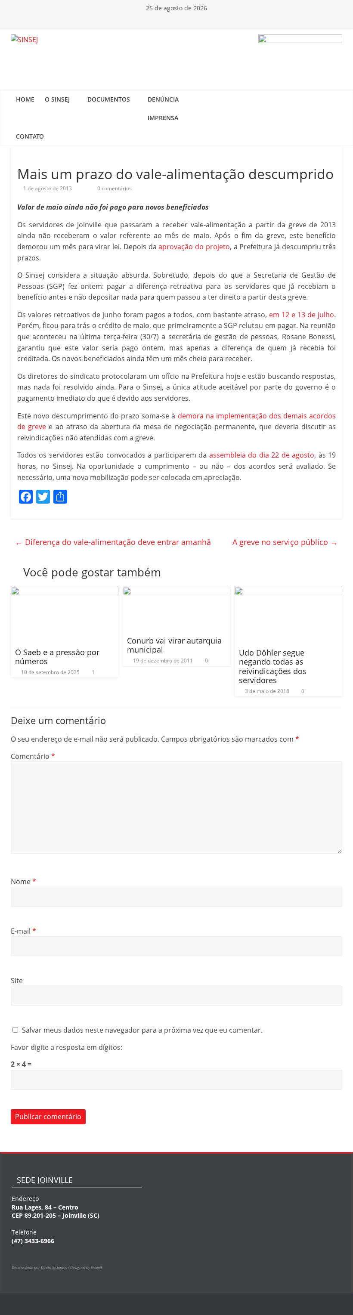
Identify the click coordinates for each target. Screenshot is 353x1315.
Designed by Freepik (86, 1267)
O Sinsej (57, 99)
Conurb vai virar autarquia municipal (174, 645)
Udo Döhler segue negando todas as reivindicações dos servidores (273, 666)
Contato (30, 136)
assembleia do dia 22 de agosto (262, 455)
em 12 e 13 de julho (301, 314)
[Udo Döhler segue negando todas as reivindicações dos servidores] (289, 592)
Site (17, 980)
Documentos (108, 99)
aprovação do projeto (193, 246)
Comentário (33, 756)
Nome (23, 881)
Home (25, 99)
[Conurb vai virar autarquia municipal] (177, 592)
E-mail (23, 931)
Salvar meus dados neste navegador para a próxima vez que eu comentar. (142, 1030)
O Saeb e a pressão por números (57, 657)
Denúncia (163, 99)
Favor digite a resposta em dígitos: (66, 1047)
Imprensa (163, 118)
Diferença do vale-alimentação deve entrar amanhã (113, 542)
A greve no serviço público (285, 542)
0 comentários (114, 188)
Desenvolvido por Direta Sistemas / (41, 1267)
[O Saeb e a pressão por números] (65, 592)
